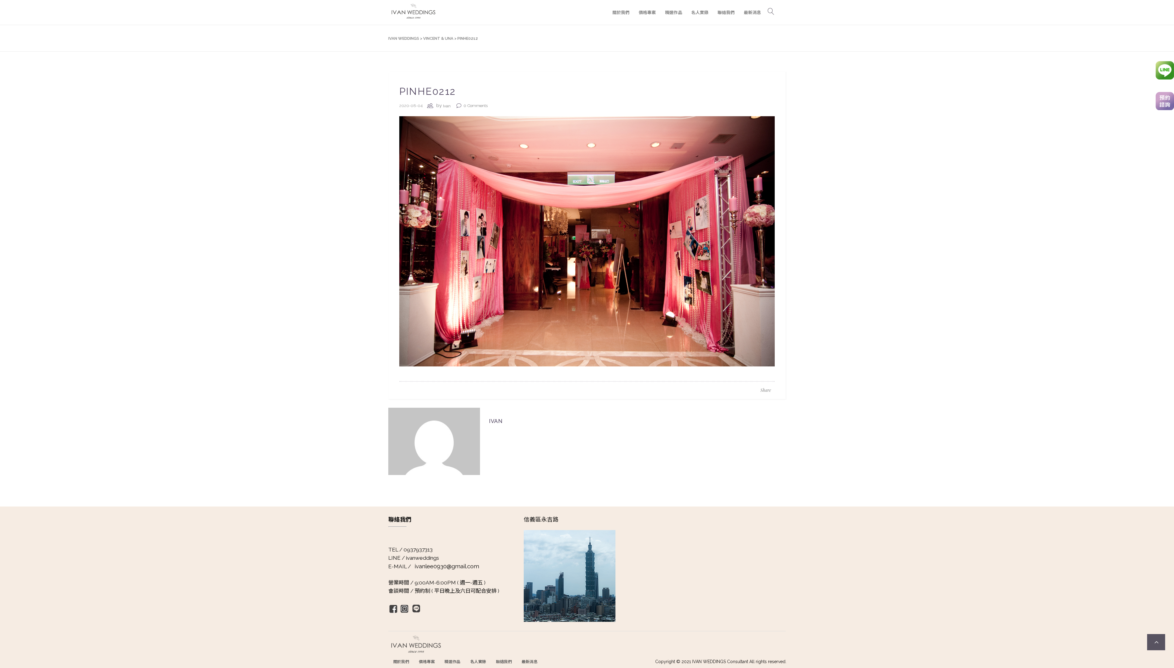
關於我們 (401, 661)
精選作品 (452, 661)
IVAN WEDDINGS (403, 38)
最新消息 (529, 661)
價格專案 (427, 661)
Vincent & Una (438, 38)
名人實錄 (478, 661)
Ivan (447, 106)
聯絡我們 (504, 661)
